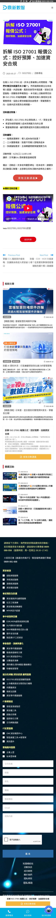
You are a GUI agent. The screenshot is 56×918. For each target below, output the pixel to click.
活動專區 (38, 73)
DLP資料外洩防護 (14, 625)
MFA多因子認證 (13, 610)
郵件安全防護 (12, 633)
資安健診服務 (12, 587)
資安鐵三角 (11, 710)
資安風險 (16, 361)
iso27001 (12, 228)
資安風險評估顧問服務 (16, 598)
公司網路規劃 (12, 722)
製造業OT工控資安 (15, 637)
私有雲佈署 (11, 756)
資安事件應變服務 (14, 648)
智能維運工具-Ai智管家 (16, 737)
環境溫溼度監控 (13, 706)
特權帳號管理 (12, 668)
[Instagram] (23, 1)
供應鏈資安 (11, 687)
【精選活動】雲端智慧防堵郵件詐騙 (19, 321)
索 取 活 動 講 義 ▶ (28, 178)
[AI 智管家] (49, 910)
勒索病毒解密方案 (14, 652)
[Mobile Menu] (52, 7)
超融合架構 (11, 714)
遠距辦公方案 (12, 718)
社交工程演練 (12, 602)
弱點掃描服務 (12, 575)
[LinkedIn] (26, 1)
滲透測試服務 (12, 579)
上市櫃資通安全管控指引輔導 (19, 683)
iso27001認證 (24, 228)
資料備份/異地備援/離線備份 (19, 664)
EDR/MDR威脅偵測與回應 (18, 621)
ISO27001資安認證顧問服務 (18, 679)
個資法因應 (11, 691)
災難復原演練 (12, 660)
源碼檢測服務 (12, 583)
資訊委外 (10, 741)
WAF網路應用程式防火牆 (17, 629)
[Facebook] (21, 1)
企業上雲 (10, 752)
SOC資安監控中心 (14, 656)
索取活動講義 (29, 456)
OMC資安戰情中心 (15, 733)
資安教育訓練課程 (14, 606)
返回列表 (28, 239)
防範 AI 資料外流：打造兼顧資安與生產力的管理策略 (27, 365)
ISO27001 (26, 73)
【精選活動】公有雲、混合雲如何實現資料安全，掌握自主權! (28, 412)
